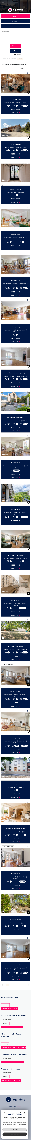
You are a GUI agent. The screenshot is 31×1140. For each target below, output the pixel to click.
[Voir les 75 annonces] (15, 51)
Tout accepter (14, 1134)
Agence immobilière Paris (9, 58)
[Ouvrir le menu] (3, 2)
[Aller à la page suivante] (27, 985)
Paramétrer (14, 1129)
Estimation (15, 26)
